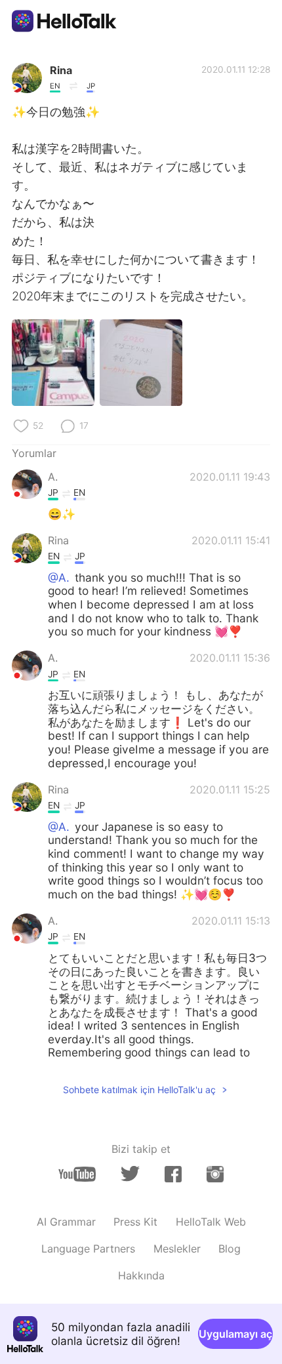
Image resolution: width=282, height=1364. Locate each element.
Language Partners (88, 1248)
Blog (229, 1248)
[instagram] (215, 1174)
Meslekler (177, 1248)
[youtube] (77, 1174)
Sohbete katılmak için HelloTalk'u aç (139, 1089)
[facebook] (173, 1174)
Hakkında (141, 1275)
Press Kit (135, 1221)
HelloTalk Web (211, 1221)
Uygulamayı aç (235, 1333)
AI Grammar (66, 1221)
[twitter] (130, 1174)
